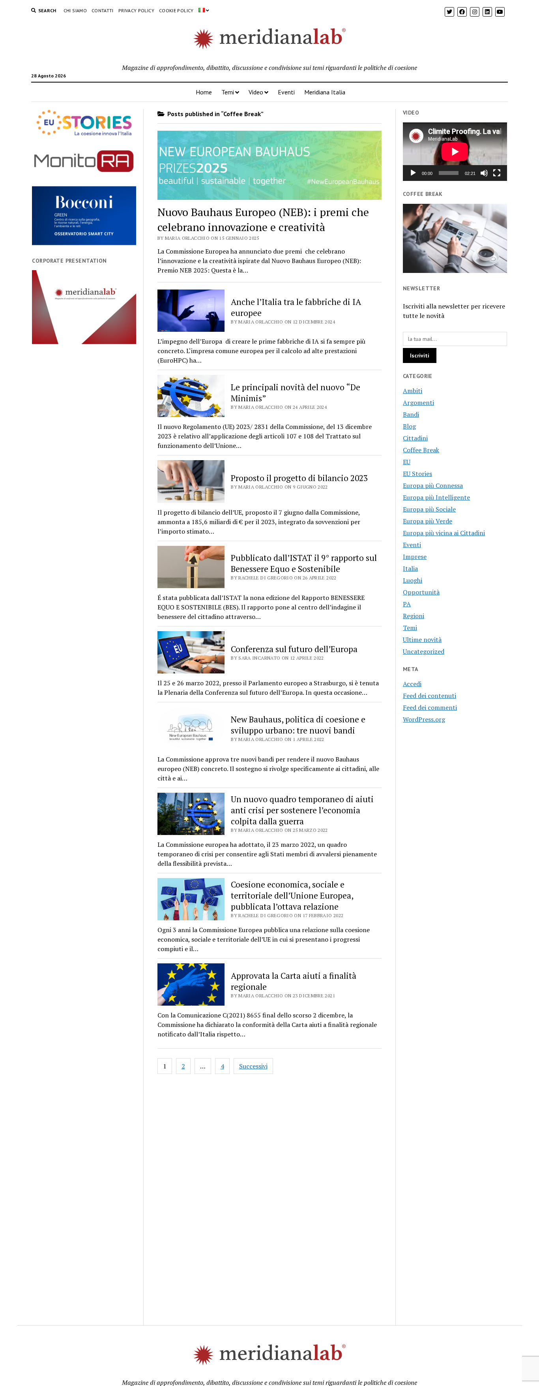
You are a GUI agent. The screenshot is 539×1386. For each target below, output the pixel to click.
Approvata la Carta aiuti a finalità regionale (293, 981)
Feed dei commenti (430, 707)
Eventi (286, 92)
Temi (227, 92)
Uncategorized (423, 651)
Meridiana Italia (324, 92)
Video (256, 92)
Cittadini (415, 438)
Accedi (412, 683)
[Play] (413, 173)
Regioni (413, 615)
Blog (409, 426)
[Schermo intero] (497, 173)
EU (406, 461)
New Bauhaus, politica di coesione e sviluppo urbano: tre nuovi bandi (298, 725)
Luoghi (412, 580)
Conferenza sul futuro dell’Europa (294, 648)
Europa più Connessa (433, 485)
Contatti (103, 10)
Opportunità (421, 592)
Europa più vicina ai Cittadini (444, 532)
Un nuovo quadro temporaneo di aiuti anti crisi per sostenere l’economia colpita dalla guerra (302, 810)
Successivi (253, 1066)
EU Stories (417, 473)
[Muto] (484, 173)
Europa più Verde (427, 521)
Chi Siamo (75, 10)
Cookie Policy (176, 10)
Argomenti (418, 402)
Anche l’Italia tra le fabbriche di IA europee (296, 307)
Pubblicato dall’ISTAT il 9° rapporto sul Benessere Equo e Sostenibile (304, 563)
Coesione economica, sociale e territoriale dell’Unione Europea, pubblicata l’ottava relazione (292, 895)
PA (407, 604)
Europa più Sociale (429, 509)
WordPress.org (424, 719)
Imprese (415, 556)
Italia (410, 568)
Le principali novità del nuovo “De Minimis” (295, 393)
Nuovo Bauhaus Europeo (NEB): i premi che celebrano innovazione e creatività (263, 219)
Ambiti (412, 390)
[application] (455, 151)
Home (204, 92)
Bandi (411, 414)
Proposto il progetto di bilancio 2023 (299, 477)
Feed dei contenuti (429, 695)
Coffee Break (421, 450)
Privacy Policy (136, 10)
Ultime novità (422, 639)
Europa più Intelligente (436, 497)
